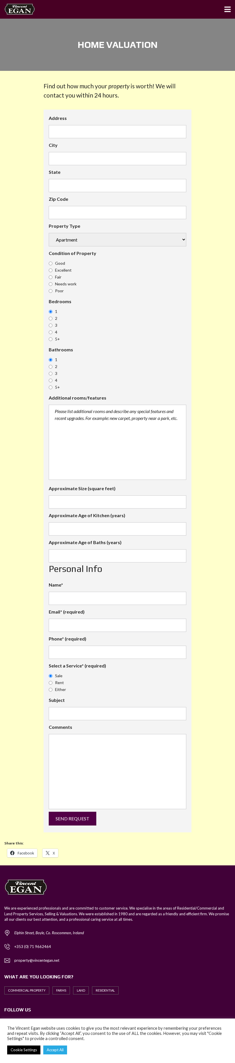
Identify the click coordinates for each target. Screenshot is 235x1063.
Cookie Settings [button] (24, 1050)
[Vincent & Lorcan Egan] (17, 9)
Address (58, 118)
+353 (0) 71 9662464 (32, 946)
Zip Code (58, 199)
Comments (60, 727)
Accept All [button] (55, 1050)
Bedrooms (60, 301)
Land (81, 990)
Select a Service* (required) (77, 665)
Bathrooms (61, 349)
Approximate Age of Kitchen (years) (87, 515)
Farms (61, 990)
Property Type (64, 226)
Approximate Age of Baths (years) (85, 542)
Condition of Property (72, 253)
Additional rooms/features (77, 397)
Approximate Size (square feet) (82, 488)
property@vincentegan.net (36, 960)
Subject (57, 700)
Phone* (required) (67, 638)
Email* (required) (67, 611)
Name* (56, 584)
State (54, 172)
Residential (105, 990)
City (53, 145)
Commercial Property (27, 990)
